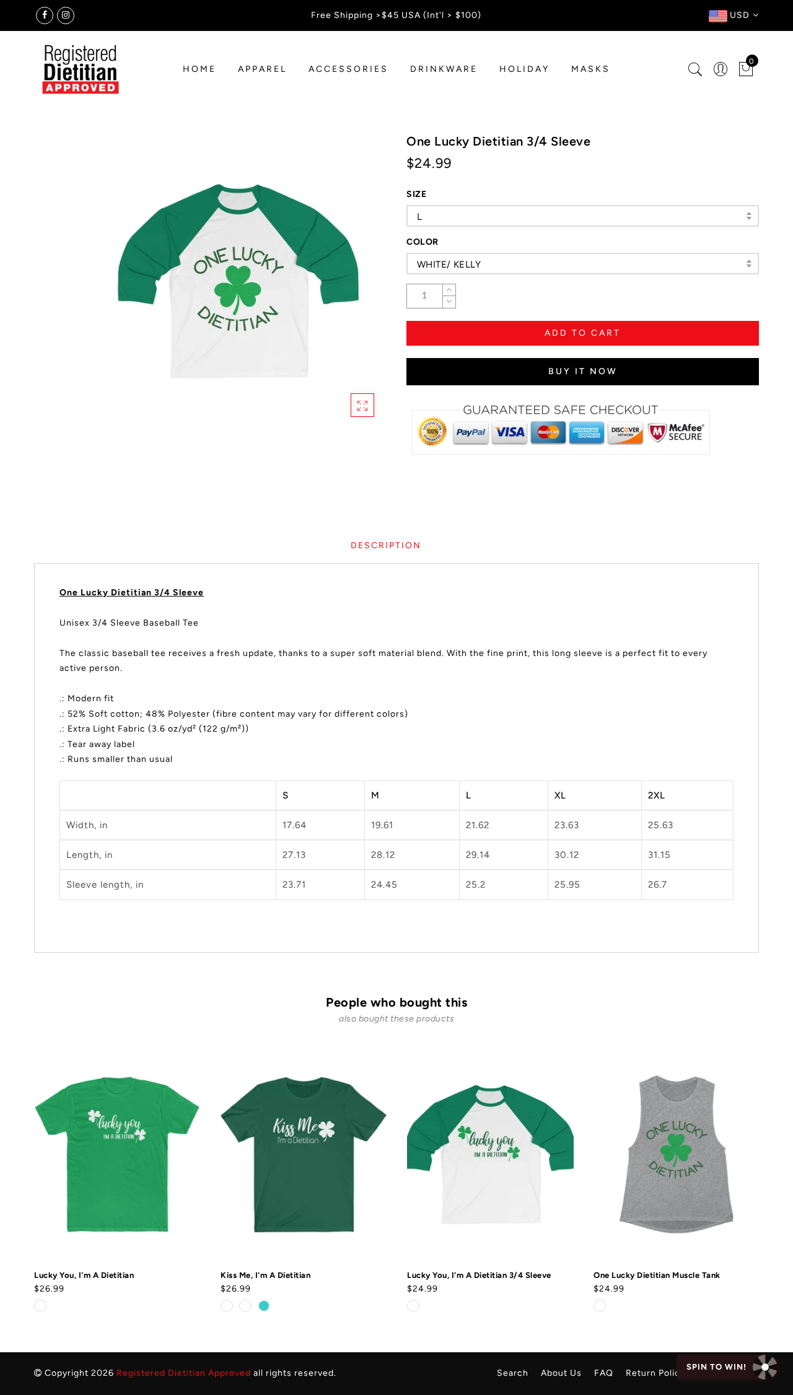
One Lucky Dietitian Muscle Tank (657, 1275)
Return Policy (655, 1373)
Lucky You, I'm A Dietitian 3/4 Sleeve (479, 1275)
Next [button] (751, 1179)
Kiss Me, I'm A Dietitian (265, 1275)
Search (512, 1373)
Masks (590, 69)
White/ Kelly (449, 264)
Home (199, 69)
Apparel (262, 69)
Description (386, 545)
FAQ (603, 1373)
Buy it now (583, 371)
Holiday (524, 69)
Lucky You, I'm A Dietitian (84, 1275)
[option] (117, 1182)
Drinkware (444, 69)
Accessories (348, 69)
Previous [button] (25, 1179)
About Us (561, 1373)
